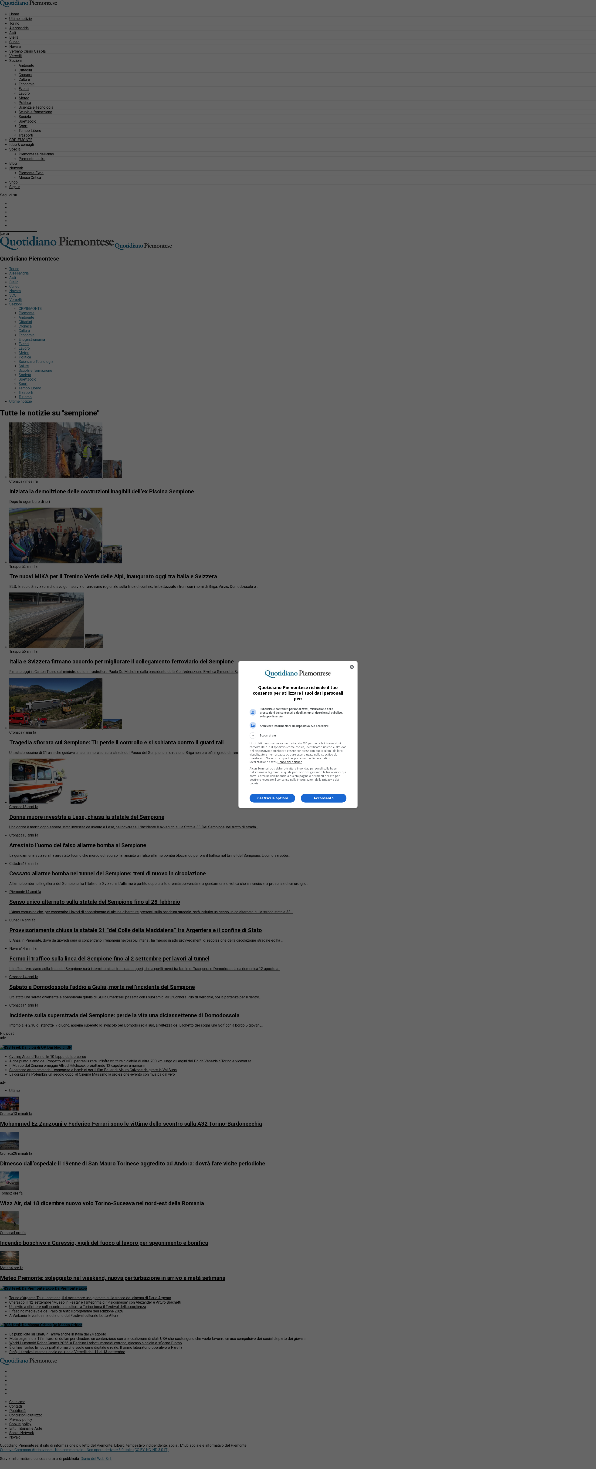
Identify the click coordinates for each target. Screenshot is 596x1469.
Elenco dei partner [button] (290, 762)
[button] (298, 735)
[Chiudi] (351, 667)
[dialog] (298, 734)
